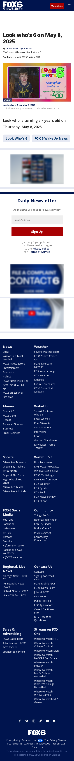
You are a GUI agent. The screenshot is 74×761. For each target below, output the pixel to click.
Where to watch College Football (43, 644)
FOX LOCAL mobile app (14, 386)
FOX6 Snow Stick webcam (44, 390)
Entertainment (11, 368)
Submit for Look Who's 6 (43, 413)
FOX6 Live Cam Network (43, 365)
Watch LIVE (43, 457)
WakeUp (41, 406)
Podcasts (8, 372)
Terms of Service (39, 251)
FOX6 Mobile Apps (45, 583)
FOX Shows (40, 501)
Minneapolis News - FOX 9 (14, 585)
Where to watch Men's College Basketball (43, 673)
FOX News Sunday (45, 496)
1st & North (10, 471)
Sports (8, 457)
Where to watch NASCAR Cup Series (45, 656)
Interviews (40, 431)
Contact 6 (8, 411)
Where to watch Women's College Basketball (44, 684)
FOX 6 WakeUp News (51, 138)
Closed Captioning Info (44, 611)
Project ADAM (42, 532)
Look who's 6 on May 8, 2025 (19, 105)
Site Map (8, 397)
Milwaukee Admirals (14, 491)
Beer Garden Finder (45, 519)
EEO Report (41, 596)
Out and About (42, 427)
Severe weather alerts (46, 351)
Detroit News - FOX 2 (15, 591)
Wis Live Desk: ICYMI (46, 471)
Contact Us (43, 566)
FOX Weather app (44, 371)
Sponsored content (14, 651)
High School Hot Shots (12, 481)
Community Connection (41, 538)
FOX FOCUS (10, 647)
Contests (39, 571)
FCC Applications (44, 605)
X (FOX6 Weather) (13, 557)
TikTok (7, 532)
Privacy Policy (41, 248)
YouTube (8, 519)
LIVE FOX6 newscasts (46, 466)
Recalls (7, 420)
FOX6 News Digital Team (19, 48)
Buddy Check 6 (42, 528)
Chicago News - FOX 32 (15, 577)
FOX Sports (40, 488)
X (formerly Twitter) (14, 545)
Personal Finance (13, 424)
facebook (20, 721)
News (7, 346)
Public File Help (43, 600)
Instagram (9, 528)
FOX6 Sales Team (13, 638)
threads (40, 721)
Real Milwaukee (43, 423)
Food (37, 436)
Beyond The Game (14, 475)
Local (6, 351)
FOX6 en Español (13, 392)
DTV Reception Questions (43, 618)
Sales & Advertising (12, 631)
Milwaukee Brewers (14, 462)
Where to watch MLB (46, 650)
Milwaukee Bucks (13, 487)
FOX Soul (39, 492)
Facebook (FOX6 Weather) (12, 551)
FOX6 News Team (44, 587)
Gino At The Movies (45, 440)
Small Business (11, 432)
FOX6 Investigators (14, 363)
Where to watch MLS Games (46, 700)
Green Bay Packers (14, 466)
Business (8, 428)
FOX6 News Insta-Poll (15, 380)
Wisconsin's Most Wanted (13, 357)
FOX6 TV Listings (44, 475)
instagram (33, 721)
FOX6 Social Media (12, 512)
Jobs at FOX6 (41, 592)
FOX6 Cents (10, 415)
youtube (47, 721)
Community (43, 510)
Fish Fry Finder (42, 524)
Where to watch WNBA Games (43, 693)
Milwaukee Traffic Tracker (44, 446)
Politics (7, 376)
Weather (41, 346)
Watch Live (57, 6)
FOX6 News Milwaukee (14, 52)
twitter (27, 721)
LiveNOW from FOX (45, 479)
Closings (39, 379)
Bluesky (7, 541)
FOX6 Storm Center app (45, 357)
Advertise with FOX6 (14, 643)
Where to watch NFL (46, 638)
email (54, 721)
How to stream (43, 462)
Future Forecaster (44, 384)
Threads (7, 537)
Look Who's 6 (34, 52)
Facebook (8, 524)
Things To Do (42, 515)
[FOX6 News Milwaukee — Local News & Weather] (13, 5)
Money (8, 406)
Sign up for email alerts (44, 577)
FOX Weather (42, 375)
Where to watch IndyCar (43, 664)
